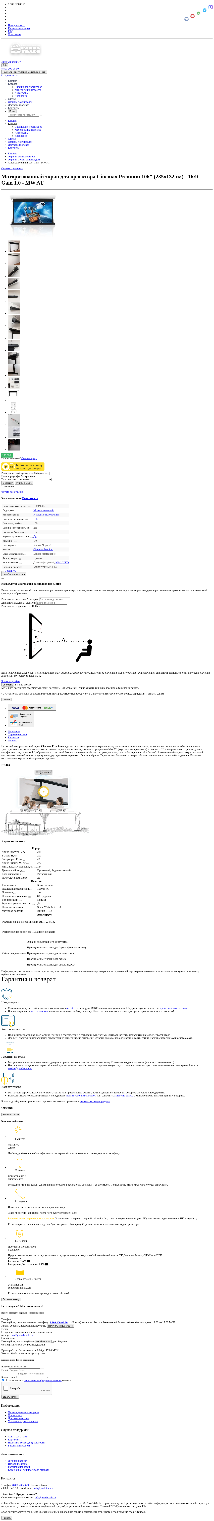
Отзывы (12, 740)
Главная (12, 80)
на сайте (71, 1008)
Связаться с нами (18, 1436)
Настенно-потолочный (46, 514)
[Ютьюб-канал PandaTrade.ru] (192, 16)
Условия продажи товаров (23, 1421)
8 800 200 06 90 (10, 68)
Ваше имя (7, 1366)
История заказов (17, 1463)
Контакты (13, 108)
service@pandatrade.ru (20, 1068)
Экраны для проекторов (28, 86)
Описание (14, 731)
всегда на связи (39, 1011)
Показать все (30, 498)
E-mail (4, 1370)
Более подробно (10, 681)
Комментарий (9, 1377)
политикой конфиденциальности (43, 1380)
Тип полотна (8, 479)
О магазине (14, 34)
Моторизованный (43, 510)
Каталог (12, 83)
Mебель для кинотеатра (28, 89)
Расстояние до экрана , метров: (20, 599)
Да (34, 536)
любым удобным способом (81, 1095)
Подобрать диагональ (14, 574)
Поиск (12, 111)
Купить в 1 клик (24, 483)
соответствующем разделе (95, 1101)
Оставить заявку (11, 1299)
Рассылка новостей (19, 1466)
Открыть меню (9, 75)
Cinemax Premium (43, 549)
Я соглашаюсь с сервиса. (38, 1380)
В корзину (8, 483)
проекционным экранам (174, 1008)
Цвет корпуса (9, 476)
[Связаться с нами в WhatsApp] (198, 13)
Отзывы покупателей (20, 101)
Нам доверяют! (16, 25)
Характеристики (17, 734)
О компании (15, 1415)
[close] (2, 578)
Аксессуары (21, 92)
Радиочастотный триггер (15, 473)
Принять (7, 1518)
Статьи (12, 98)
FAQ (10, 31)
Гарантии (13, 737)
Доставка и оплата (18, 104)
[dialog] (107, 629)
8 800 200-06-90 (59, 1322)
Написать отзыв (11, 1114)
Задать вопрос (10, 1397)
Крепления (21, 95)
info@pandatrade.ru (45, 1497)
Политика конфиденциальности (26, 1442)
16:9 (35, 518)
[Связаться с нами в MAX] (210, 7)
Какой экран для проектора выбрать (28, 1469)
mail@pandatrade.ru (22, 1335)
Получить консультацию (60, 1326)
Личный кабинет (17, 1460)
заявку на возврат (124, 1095)
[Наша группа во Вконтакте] (186, 19)
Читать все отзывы (12, 491)
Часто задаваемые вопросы (23, 1412)
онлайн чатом (43, 1341)
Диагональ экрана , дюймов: (18, 602)
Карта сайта (15, 1439)
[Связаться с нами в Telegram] (204, 10)
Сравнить (10, 570)
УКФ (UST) (62, 562)
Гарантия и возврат (19, 28)
